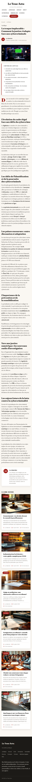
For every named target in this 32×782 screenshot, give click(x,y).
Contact (14, 16)
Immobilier (14, 13)
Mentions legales (24, 754)
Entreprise (5, 13)
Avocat (19, 9)
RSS (3, 756)
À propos (5, 16)
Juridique (12, 9)
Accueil (4, 9)
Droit (25, 9)
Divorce (22, 13)
